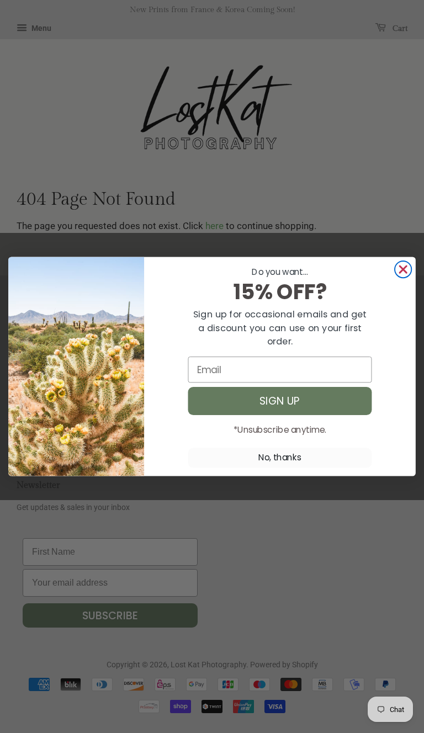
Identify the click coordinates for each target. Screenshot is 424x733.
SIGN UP (279, 401)
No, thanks (279, 458)
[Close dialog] (403, 269)
